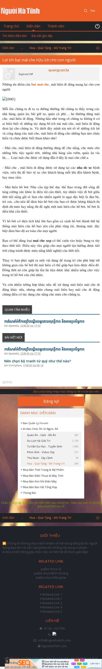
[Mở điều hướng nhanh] (98, 48)
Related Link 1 (52, 594)
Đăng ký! (51, 401)
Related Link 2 (52, 598)
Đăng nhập (97, 26)
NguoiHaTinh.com (54, 646)
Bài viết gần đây (42, 36)
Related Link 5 (52, 611)
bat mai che (40, 84)
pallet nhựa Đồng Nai (51, 577)
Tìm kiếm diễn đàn (14, 36)
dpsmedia (14, 325)
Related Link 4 (52, 607)
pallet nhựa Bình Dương (51, 573)
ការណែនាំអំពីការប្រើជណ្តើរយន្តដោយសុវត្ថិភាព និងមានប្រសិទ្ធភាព (44, 321)
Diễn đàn (33, 26)
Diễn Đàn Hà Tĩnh (19, 658)
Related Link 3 (52, 603)
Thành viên (55, 26)
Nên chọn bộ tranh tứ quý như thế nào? (37, 361)
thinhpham (15, 365)
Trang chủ (11, 26)
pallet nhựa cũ (51, 569)
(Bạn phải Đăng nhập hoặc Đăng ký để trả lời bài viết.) (66, 391)
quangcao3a (58, 70)
